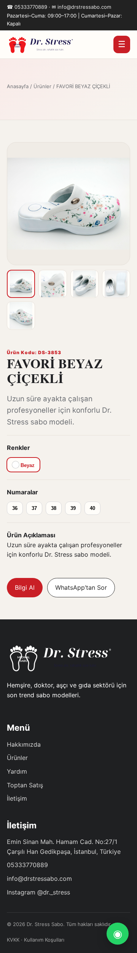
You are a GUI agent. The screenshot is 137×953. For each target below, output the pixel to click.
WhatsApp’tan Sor (81, 587)
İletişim (17, 798)
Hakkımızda (24, 744)
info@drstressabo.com (84, 7)
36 (15, 508)
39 (73, 508)
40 (92, 508)
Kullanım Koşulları (44, 940)
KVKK (13, 940)
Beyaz (27, 465)
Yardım (17, 771)
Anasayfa (18, 86)
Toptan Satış (25, 785)
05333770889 (30, 7)
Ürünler (42, 86)
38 (53, 508)
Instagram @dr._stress (38, 892)
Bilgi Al (25, 587)
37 (34, 508)
